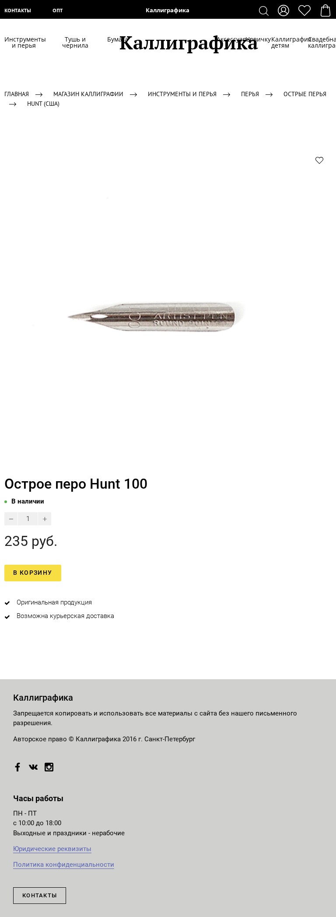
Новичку (249, 39)
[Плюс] (44, 518)
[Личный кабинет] (283, 10)
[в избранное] (319, 160)
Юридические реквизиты (52, 849)
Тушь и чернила (75, 42)
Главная (16, 94)
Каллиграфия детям (280, 42)
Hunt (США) (43, 104)
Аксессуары (222, 39)
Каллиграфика (168, 10)
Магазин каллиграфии (88, 94)
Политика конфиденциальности (63, 864)
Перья (250, 94)
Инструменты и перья (24, 42)
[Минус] (11, 518)
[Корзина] (325, 10)
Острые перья (305, 94)
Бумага (113, 39)
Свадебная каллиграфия (320, 42)
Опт (57, 10)
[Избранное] (304, 10)
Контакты (17, 10)
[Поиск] (264, 10)
